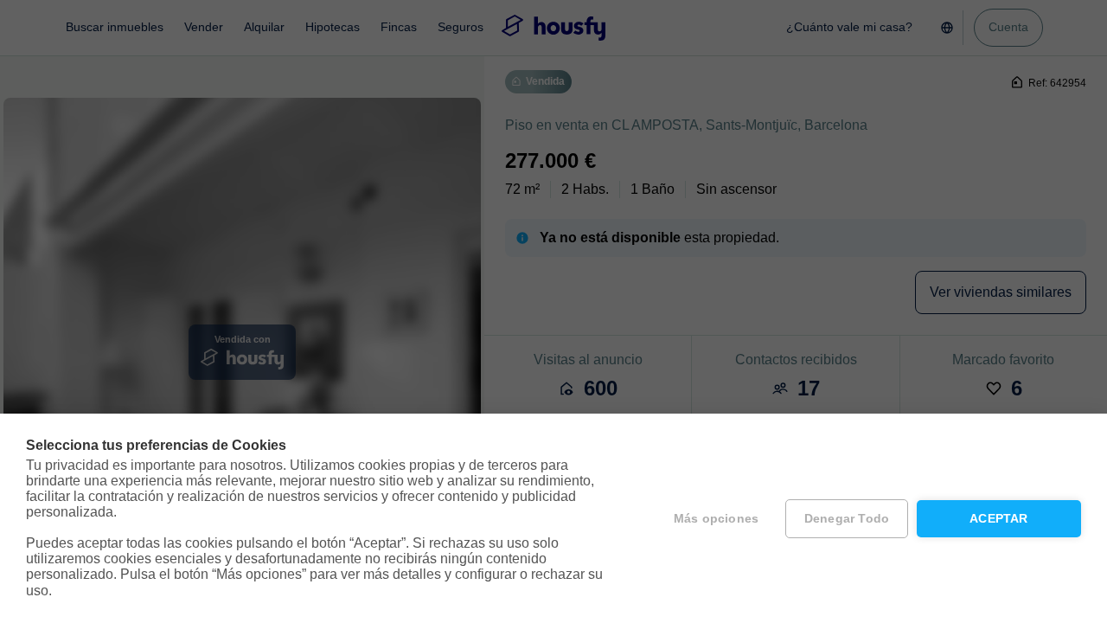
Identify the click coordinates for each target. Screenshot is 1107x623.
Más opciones (716, 518)
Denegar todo (846, 518)
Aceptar (998, 518)
